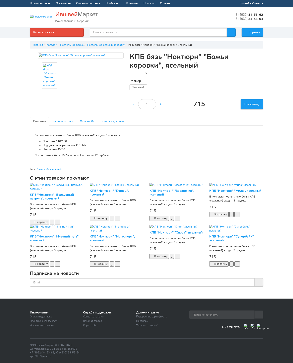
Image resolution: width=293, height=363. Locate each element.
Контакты (132, 3)
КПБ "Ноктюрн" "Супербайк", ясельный (232, 238)
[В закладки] (52, 222)
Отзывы (165, 3)
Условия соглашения (42, 325)
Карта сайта (90, 325)
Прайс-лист (113, 3)
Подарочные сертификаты (151, 316)
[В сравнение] (57, 222)
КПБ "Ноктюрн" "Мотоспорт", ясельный (112, 238)
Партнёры (142, 321)
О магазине (63, 3)
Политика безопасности (44, 321)
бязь (40, 169)
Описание (39, 121)
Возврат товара (92, 321)
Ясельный (138, 87)
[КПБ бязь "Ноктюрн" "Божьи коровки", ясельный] (81, 55)
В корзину (251, 104)
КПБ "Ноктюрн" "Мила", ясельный (235, 191)
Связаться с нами (93, 316)
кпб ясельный (53, 169)
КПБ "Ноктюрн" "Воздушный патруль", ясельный (52, 197)
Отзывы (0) (87, 121)
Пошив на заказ (40, 3)
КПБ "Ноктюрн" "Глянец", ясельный (109, 193)
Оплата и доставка (88, 3)
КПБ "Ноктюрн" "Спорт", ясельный (176, 232)
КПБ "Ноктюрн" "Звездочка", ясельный (171, 193)
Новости (149, 3)
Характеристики (63, 121)
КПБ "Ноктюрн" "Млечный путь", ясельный (54, 238)
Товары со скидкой (147, 325)
